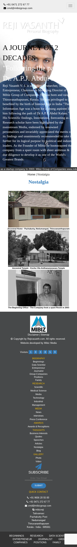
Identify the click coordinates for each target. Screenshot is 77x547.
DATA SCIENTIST (58, 535)
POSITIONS (40, 542)
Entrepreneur (38, 368)
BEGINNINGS (16, 535)
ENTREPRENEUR (22, 539)
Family (38, 380)
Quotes (38, 436)
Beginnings (38, 361)
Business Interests (38, 433)
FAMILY (57, 542)
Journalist (38, 371)
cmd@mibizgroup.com (19, 8)
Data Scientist (38, 365)
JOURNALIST (45, 539)
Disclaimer (33, 334)
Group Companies (38, 374)
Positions (38, 377)
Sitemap (45, 334)
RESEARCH (36, 535)
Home (31, 174)
